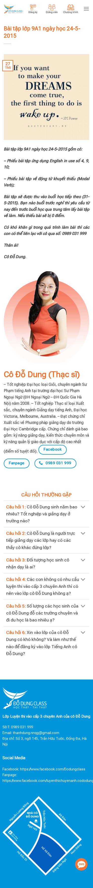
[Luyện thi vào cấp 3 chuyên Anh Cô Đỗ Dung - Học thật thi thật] (13, 8)
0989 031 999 (22, 727)
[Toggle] (83, 507)
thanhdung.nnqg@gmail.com (36, 733)
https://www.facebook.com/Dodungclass (52, 769)
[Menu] (86, 8)
